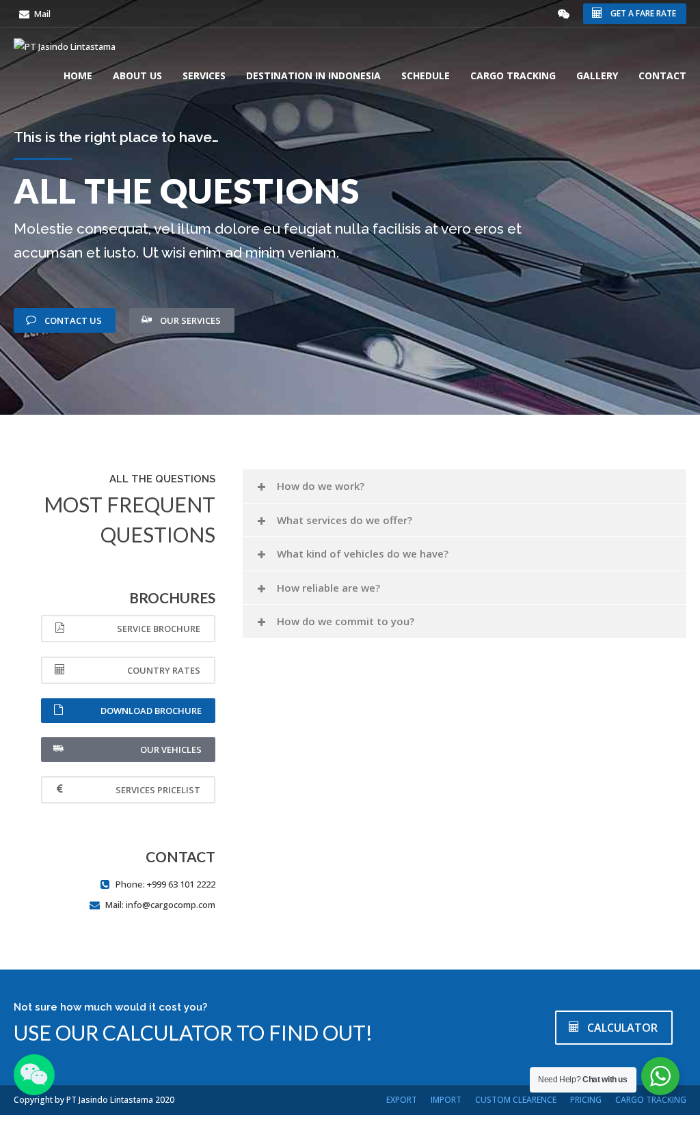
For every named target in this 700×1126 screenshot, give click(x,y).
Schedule (425, 75)
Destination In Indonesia (313, 75)
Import (446, 1100)
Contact (662, 75)
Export (401, 1100)
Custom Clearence (515, 1100)
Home (78, 75)
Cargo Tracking (513, 75)
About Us (137, 75)
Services (204, 75)
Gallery (597, 75)
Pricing (586, 1100)
